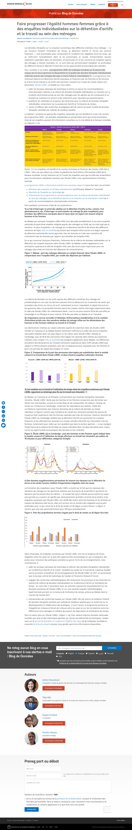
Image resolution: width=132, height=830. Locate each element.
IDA (43, 827)
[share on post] (3, 411)
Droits (9, 820)
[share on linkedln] (3, 416)
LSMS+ (42, 434)
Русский (110, 653)
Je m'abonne (112, 648)
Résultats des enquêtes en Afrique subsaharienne (51, 189)
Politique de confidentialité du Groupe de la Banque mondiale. (83, 663)
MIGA (51, 827)
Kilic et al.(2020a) (49, 230)
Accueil (70, 4)
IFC (47, 827)
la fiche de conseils (42, 624)
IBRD (38, 827)
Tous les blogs (81, 4)
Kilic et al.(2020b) (52, 340)
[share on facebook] (3, 407)
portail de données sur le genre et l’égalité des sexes (58, 621)
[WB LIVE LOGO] (113, 5)
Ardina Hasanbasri (24, 38)
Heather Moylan (61, 38)
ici (36, 123)
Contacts (101, 4)
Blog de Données (72, 13)
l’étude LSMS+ (41, 85)
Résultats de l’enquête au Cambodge (45, 192)
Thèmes (92, 4)
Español (41, 41)
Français (28, 41)
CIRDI (56, 827)
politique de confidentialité (69, 798)
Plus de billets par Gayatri (54, 723)
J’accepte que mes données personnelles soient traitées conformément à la (88, 662)
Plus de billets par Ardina (53, 688)
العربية (47, 41)
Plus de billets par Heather (54, 741)
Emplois (29, 820)
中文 (60, 656)
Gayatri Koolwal (47, 38)
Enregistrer (31, 809)
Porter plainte (121, 820)
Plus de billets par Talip (53, 706)
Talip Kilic (36, 38)
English (35, 41)
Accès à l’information (19, 820)
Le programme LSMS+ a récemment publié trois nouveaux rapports (55, 185)
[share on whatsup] (3, 420)
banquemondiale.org (115, 1)
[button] (122, 5)
